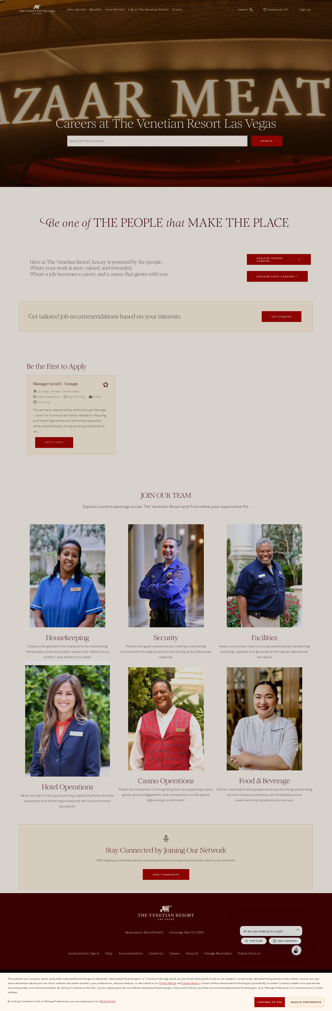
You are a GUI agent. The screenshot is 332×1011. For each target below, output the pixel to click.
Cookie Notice (190, 983)
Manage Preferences (306, 1002)
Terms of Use (107, 1001)
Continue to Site (269, 1002)
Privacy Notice (167, 983)
